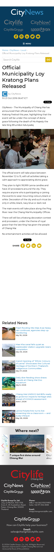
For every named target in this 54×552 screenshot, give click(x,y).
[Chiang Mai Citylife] (13, 22)
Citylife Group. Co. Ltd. (18, 544)
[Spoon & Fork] (40, 29)
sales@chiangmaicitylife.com (27, 530)
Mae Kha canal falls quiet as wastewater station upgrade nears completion (33, 347)
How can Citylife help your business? (27, 525)
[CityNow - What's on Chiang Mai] (40, 486)
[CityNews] (27, 13)
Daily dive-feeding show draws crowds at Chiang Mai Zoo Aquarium (31, 380)
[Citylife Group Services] (13, 30)
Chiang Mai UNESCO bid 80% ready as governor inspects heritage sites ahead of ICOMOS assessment (33, 396)
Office (40, 502)
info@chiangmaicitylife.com (40, 511)
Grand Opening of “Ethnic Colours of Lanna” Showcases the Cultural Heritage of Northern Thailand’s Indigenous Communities (33, 365)
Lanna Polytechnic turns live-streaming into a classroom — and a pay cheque (33, 413)
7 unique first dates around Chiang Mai (27, 448)
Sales (39, 505)
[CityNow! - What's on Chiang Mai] (40, 22)
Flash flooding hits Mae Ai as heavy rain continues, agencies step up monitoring (33, 330)
